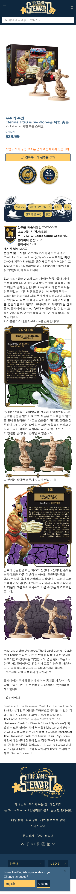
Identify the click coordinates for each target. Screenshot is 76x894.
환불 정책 (32, 820)
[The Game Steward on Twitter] (22, 844)
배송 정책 (17, 820)
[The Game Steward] (38, 7)
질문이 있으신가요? (40, 207)
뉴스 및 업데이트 (61, 810)
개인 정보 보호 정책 (52, 820)
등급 (48, 214)
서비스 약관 (38, 826)
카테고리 (20, 207)
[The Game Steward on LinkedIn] (48, 844)
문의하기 (28, 835)
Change (43, 883)
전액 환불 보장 (33, 214)
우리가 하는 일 (38, 804)
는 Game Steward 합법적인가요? (26, 810)
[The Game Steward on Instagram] (43, 844)
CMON (10, 131)
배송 (67, 207)
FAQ (58, 207)
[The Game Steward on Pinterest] (38, 844)
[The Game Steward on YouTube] (32, 844)
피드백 (49, 835)
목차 (8, 207)
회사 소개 (20, 804)
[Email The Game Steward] (53, 844)
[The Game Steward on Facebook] (27, 844)
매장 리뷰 (56, 804)
